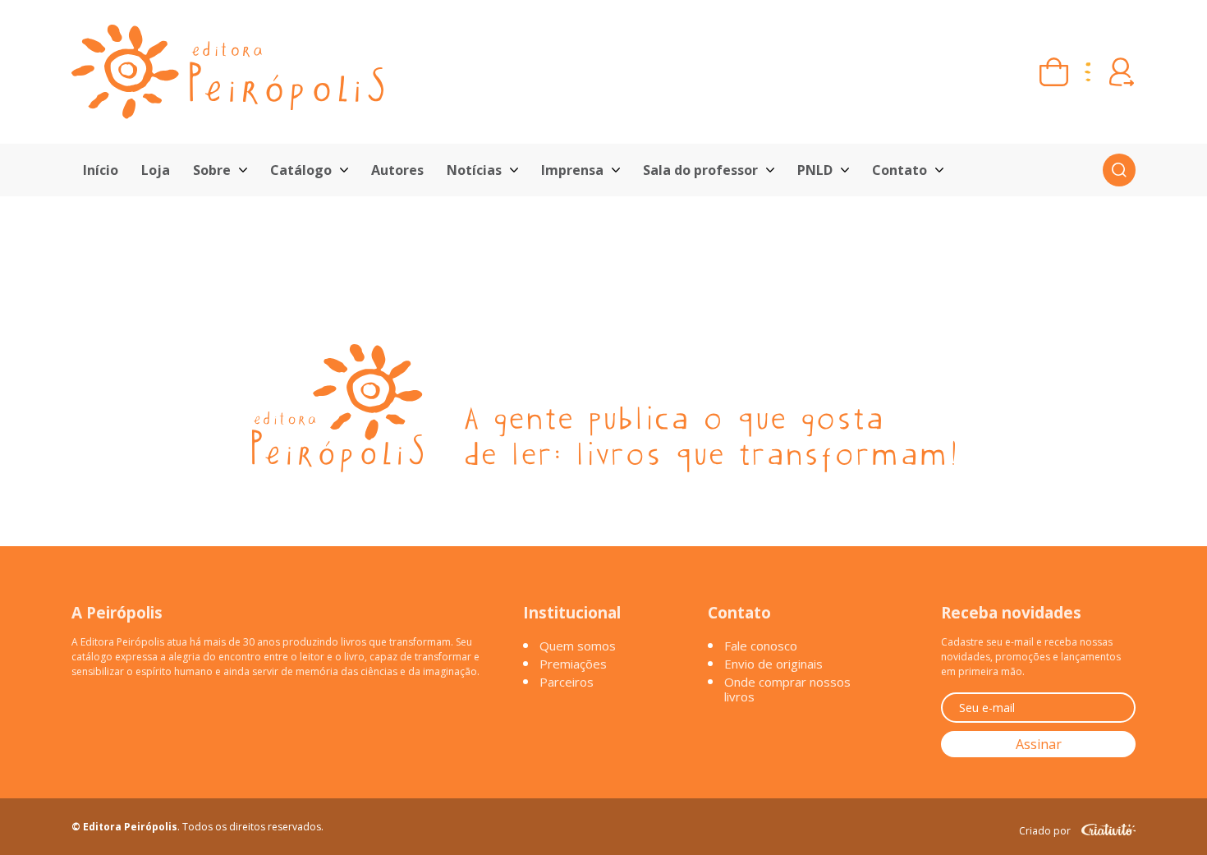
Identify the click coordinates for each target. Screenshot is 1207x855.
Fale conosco (760, 645)
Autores (397, 170)
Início (100, 170)
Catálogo (301, 170)
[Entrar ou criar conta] (1121, 71)
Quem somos (577, 645)
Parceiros (566, 681)
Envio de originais (773, 663)
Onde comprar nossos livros (787, 689)
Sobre (212, 170)
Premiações (573, 663)
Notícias (474, 170)
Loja (155, 170)
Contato (899, 170)
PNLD (815, 170)
